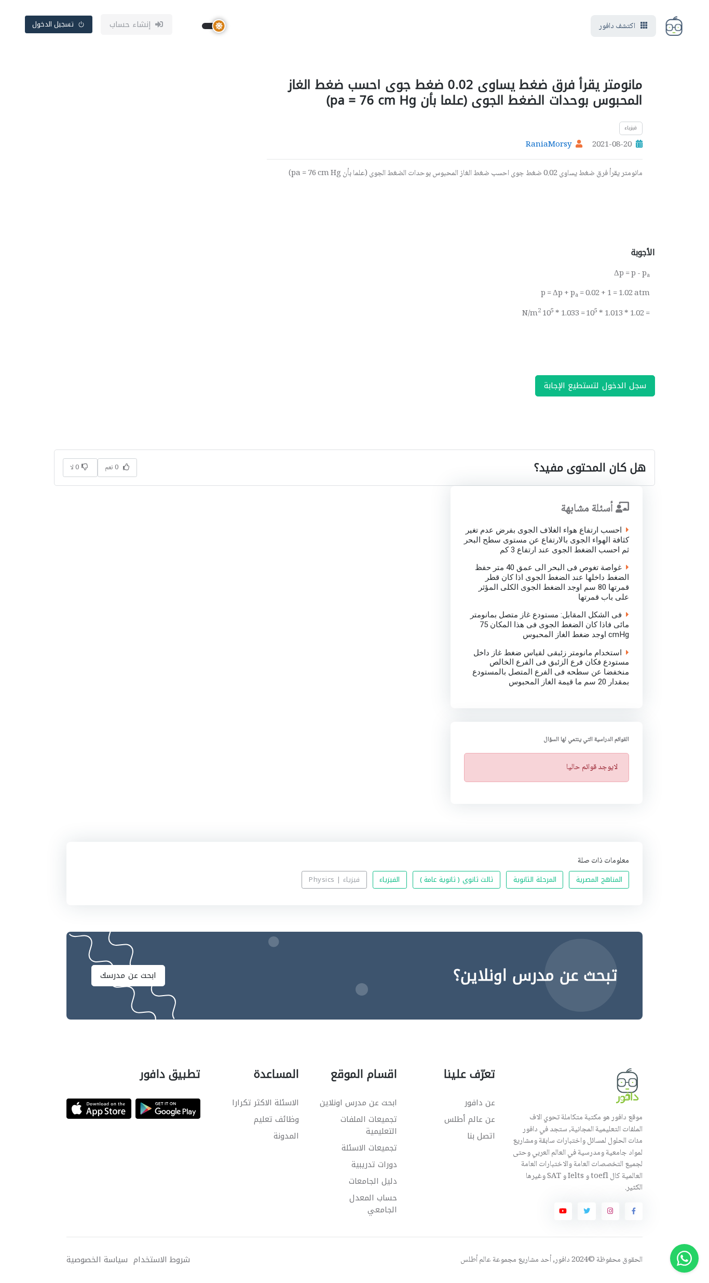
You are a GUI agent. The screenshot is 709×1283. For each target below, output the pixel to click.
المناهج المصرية (599, 880)
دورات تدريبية (374, 1164)
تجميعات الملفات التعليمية (368, 1125)
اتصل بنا (481, 1136)
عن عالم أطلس (469, 1119)
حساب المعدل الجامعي (373, 1204)
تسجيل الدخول (53, 24)
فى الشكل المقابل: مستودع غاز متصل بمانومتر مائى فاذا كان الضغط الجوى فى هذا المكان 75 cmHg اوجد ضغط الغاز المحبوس (549, 624)
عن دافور (480, 1102)
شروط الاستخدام (161, 1260)
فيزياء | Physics (334, 880)
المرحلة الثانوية (534, 880)
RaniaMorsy (548, 145)
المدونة (286, 1136)
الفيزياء (389, 880)
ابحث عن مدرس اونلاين (358, 1102)
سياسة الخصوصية (97, 1260)
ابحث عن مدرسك (128, 975)
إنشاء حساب (131, 24)
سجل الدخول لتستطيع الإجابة (595, 385)
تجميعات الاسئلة (369, 1148)
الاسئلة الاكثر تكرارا (265, 1102)
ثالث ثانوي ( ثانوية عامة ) (457, 880)
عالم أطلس (475, 1260)
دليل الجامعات (373, 1181)
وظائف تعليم (276, 1119)
